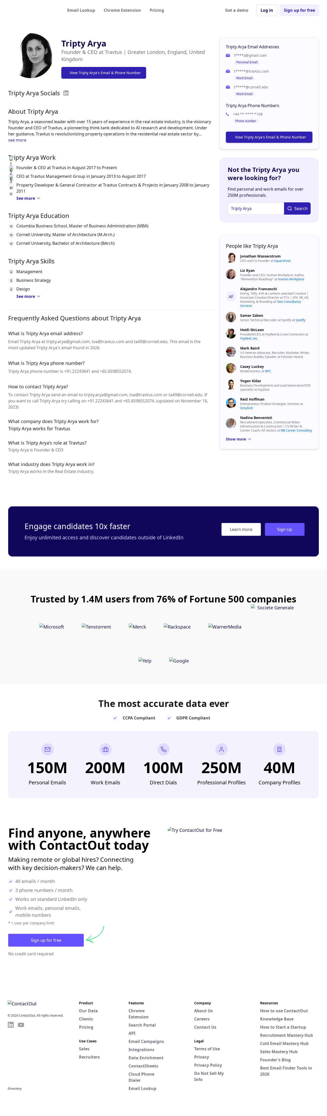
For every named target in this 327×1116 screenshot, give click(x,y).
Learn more (241, 529)
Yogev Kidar (250, 380)
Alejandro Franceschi (258, 288)
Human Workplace (291, 279)
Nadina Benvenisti (256, 417)
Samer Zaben (251, 315)
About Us (203, 1011)
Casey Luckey (252, 366)
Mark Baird (250, 348)
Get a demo (236, 10)
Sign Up (284, 529)
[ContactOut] (33, 10)
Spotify (300, 320)
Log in (267, 10)
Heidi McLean (252, 329)
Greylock (246, 408)
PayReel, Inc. (249, 338)
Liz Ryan (247, 270)
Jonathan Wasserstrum (260, 256)
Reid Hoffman (252, 399)
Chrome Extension (122, 10)
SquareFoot (282, 261)
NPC (268, 371)
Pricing (157, 10)
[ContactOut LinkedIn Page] (11, 1053)
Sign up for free (299, 10)
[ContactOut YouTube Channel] (21, 1053)
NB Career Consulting (296, 430)
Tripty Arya (83, 43)
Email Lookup (81, 10)
